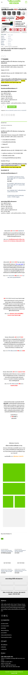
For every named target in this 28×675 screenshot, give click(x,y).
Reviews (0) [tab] (3, 128)
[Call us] (7, 616)
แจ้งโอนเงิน (3, 647)
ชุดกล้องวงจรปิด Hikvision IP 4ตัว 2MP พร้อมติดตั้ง (20, 551)
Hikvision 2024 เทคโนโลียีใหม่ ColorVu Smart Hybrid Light (15, 314)
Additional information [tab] (6, 125)
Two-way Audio (21, 262)
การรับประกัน (4, 649)
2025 (23, 266)
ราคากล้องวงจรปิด (5, 626)
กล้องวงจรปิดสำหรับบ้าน (6, 635)
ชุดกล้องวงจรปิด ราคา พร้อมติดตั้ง (11, 46)
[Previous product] (5, 56)
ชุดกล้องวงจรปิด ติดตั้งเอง (8, 502)
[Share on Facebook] (4, 115)
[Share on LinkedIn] (14, 115)
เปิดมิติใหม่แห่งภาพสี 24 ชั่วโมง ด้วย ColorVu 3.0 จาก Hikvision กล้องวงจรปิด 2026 (14, 240)
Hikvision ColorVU (18, 456)
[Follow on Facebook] (2, 616)
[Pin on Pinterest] (11, 115)
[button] (2, 2)
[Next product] (2, 56)
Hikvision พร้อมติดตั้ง (10, 110)
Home (2, 46)
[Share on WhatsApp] (2, 115)
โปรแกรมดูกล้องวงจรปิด (6, 637)
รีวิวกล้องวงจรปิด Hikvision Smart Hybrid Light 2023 (13, 81)
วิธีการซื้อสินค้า (4, 644)
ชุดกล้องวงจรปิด (4, 623)
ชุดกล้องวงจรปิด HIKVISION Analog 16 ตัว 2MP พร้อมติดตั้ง (7, 551)
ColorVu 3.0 (21, 231)
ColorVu (19, 372)
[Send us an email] (4, 616)
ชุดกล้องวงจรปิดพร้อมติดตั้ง (19, 502)
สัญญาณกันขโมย (5, 630)
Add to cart (12, 107)
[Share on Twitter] (7, 115)
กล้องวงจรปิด (14, 477)
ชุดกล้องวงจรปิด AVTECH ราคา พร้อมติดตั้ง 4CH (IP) (21, 571)
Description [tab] (3, 122)
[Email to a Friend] (9, 115)
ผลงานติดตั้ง (4, 632)
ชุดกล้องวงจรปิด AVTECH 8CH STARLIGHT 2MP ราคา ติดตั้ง (7, 571)
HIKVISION (3, 628)
